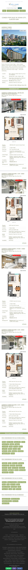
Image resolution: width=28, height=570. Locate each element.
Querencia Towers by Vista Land (15, 82)
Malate (9, 448)
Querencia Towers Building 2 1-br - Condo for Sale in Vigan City (13, 330)
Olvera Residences (6, 558)
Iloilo (8, 484)
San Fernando (5, 465)
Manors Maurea (13, 555)
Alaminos (4, 467)
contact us (22, 10)
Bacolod (4, 482)
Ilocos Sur (4, 470)
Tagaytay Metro (6, 453)
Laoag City (21, 467)
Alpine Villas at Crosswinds (21, 547)
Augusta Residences (12, 550)
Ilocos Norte (15, 467)
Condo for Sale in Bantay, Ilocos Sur (18, 85)
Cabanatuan (5, 472)
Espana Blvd (17, 441)
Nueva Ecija (22, 470)
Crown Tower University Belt (11, 552)
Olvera (3, 484)
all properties (14, 541)
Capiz (19, 486)
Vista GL (18, 561)
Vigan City (11, 470)
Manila (3, 441)
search (22, 539)
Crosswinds (5, 446)
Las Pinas (4, 448)
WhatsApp (8, 568)
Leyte (10, 489)
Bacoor (20, 446)
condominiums (10, 538)
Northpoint (20, 556)
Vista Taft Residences (8, 563)
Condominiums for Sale (12, 10)
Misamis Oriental (15, 498)
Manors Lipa (7, 555)
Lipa (9, 451)
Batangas (14, 451)
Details (24, 168)
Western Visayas (22, 482)
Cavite (23, 441)
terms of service (18, 539)
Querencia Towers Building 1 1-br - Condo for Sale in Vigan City (13, 174)
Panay (18, 484)
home (4, 10)
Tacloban (19, 489)
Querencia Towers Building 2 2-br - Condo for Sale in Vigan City (13, 405)
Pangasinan (19, 465)
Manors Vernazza (20, 555)
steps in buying (17, 538)
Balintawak (20, 451)
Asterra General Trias (11, 548)
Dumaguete (13, 486)
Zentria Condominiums (20, 563)
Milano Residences (9, 556)
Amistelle (12, 465)
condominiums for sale (19, 536)
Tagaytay (17, 444)
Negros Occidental (12, 482)
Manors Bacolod (7, 553)
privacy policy (11, 539)
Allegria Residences (11, 547)
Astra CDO (24, 548)
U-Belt (10, 446)
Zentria (12, 453)
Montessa (15, 463)
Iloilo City (13, 484)
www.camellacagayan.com (14, 565)
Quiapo (14, 448)
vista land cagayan (6, 536)
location (12, 536)
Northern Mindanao (6, 501)
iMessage (19, 568)
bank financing (23, 538)
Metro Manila (10, 441)
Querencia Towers (7, 27)
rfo (24, 536)
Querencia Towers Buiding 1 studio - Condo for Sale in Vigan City (13, 249)
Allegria (12, 444)
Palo (14, 489)
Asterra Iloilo (18, 548)
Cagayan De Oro (6, 498)
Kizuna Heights (20, 552)
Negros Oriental (6, 486)
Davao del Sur (5, 503)
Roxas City (4, 489)
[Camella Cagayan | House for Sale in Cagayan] (14, 5)
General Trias (5, 444)
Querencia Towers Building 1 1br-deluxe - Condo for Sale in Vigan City (13, 93)
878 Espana (4, 547)
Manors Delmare (14, 553)
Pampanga (21, 463)
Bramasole (18, 550)
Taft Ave (15, 446)
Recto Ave (4, 451)
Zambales (4, 463)
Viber (14, 568)
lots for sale (5, 538)
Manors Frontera (21, 553)
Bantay (16, 470)
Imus (19, 448)
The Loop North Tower (8, 561)
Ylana (9, 467)
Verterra (11, 472)
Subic (9, 463)
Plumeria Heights (14, 558)
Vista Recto (23, 561)
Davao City (15, 501)
